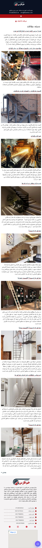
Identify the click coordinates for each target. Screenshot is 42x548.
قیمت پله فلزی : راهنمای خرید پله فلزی (27, 91)
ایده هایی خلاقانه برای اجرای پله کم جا (28, 375)
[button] (21, 16)
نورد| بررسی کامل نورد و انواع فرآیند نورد (27, 31)
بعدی (3, 472)
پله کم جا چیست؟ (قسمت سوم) (30, 328)
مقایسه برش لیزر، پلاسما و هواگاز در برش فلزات (25, 48)
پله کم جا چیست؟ (35, 231)
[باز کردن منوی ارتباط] (38, 544)
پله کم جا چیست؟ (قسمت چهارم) (29, 278)
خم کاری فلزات (36, 136)
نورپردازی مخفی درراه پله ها (31, 183)
